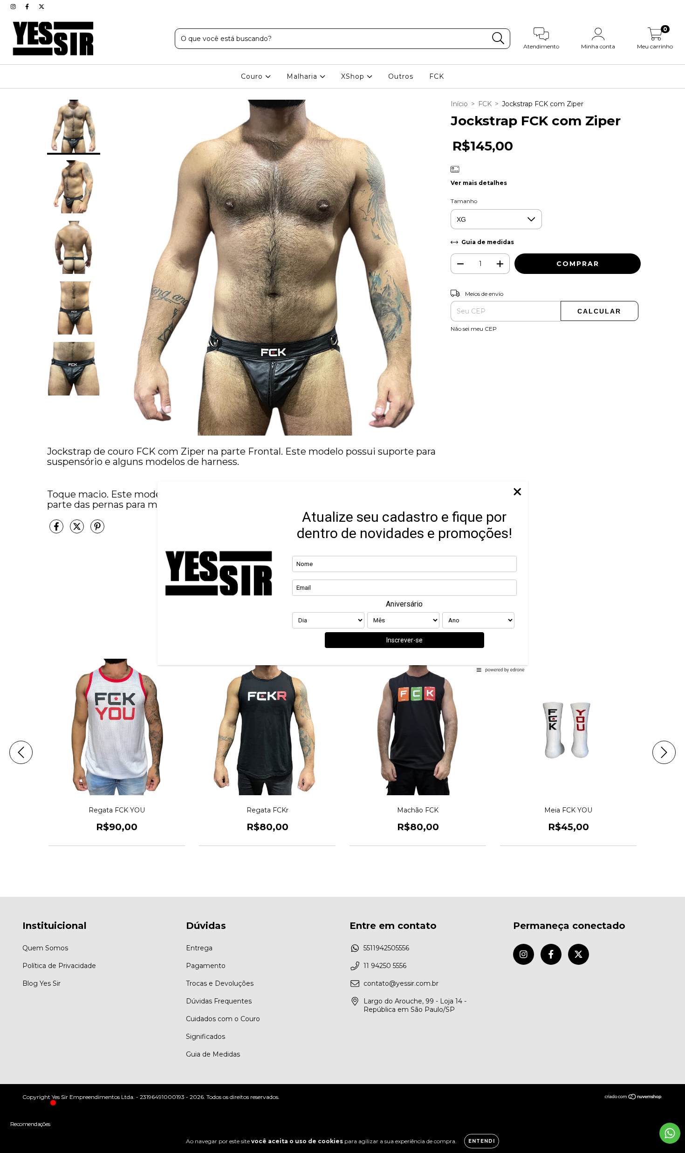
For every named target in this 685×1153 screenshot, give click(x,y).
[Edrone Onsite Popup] (342, 576)
